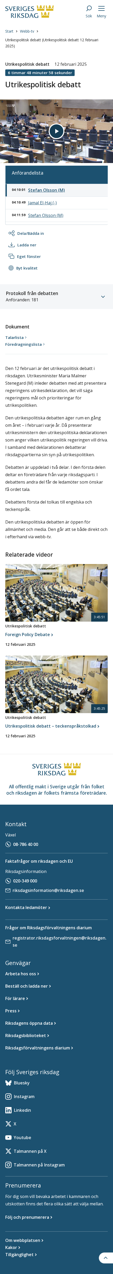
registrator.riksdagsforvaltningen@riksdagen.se (59, 941)
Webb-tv (27, 31)
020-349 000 (25, 881)
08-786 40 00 (25, 844)
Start (9, 31)
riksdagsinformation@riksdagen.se (48, 890)
